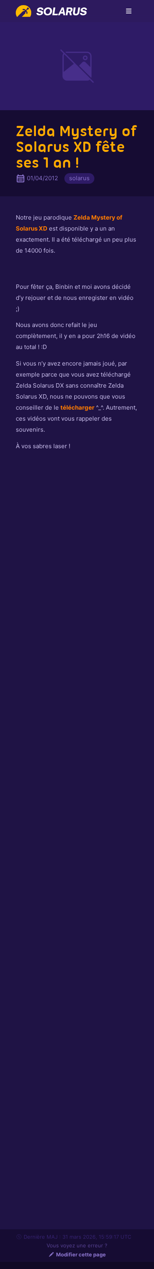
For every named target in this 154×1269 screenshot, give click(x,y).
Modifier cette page (81, 1254)
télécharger (77, 407)
